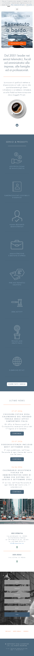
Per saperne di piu (18, 4)
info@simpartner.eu (17, 543)
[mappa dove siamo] (17, 547)
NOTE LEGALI (17, 631)
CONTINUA (17, 433)
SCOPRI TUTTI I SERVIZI (17, 384)
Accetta (29, 4)
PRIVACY (8, 631)
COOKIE (26, 631)
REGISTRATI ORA (17, 43)
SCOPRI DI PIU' (17, 36)
